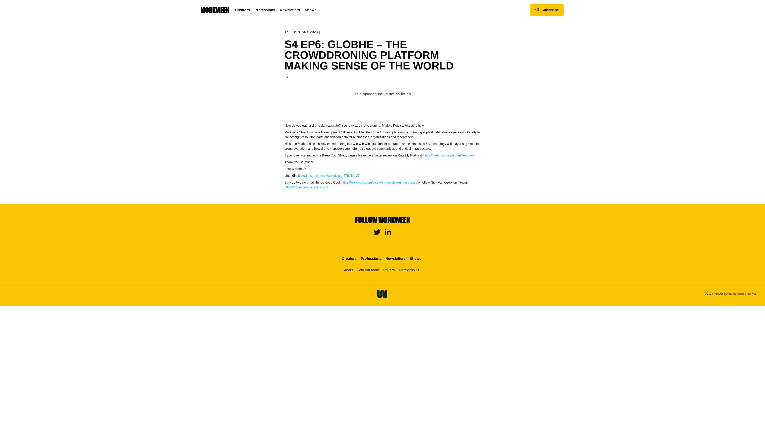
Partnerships (409, 270)
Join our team (368, 270)
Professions (265, 10)
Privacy (389, 270)
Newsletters (290, 10)
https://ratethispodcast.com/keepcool (449, 155)
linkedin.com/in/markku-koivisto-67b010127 (329, 175)
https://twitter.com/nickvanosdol (306, 187)
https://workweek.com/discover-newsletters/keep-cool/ (379, 182)
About (348, 270)
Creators (242, 10)
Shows (310, 10)
